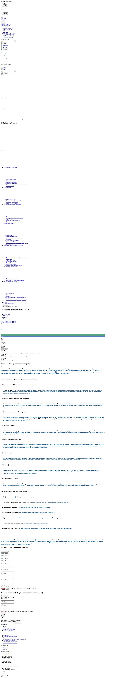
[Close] (1, 76)
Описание (5, 315)
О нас (4, 626)
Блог (5, 5)
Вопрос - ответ (7, 318)
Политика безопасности (9, 629)
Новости (6, 3)
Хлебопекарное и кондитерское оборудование (14, 639)
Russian (5, 13)
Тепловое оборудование (9, 640)
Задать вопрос (4, 595)
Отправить (3, 613)
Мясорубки (6, 635)
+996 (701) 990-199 (5, 25)
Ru (1, 9)
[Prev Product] (2, 339)
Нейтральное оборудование (10, 643)
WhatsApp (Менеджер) (8, 34)
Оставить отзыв (4, 589)
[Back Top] (2, 676)
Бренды (5, 6)
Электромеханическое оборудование (12, 637)
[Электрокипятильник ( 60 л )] (8, 321)
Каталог (3, 23)
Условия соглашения (8, 630)
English (5, 14)
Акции (5, 649)
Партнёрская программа (9, 647)
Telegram (5, 32)
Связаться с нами (7, 653)
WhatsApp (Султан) (8, 37)
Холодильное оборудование (10, 636)
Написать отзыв (4, 551)
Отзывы (5, 317)
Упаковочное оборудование (10, 641)
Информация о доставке (9, 628)
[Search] (15, 41)
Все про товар (6, 314)
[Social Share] (2, 341)
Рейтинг (3, 585)
